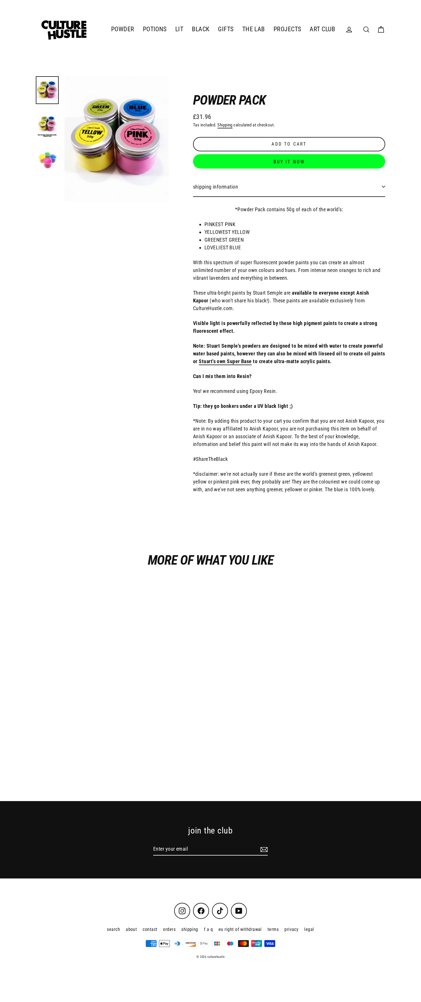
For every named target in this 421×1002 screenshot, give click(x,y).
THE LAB (253, 29)
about (131, 929)
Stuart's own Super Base (225, 361)
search (113, 929)
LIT (179, 29)
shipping (189, 929)
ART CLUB (322, 29)
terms (273, 929)
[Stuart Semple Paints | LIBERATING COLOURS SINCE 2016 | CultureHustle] (47, 90)
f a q (208, 929)
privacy (291, 929)
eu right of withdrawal (240, 929)
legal (309, 929)
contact (150, 929)
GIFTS (225, 29)
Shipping (225, 125)
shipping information (215, 187)
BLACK (200, 29)
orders (169, 929)
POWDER (122, 29)
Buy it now (289, 162)
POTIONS (155, 29)
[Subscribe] (263, 849)
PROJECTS (287, 29)
